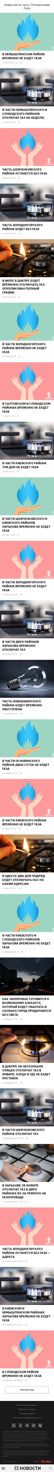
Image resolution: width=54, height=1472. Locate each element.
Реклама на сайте (27, 1413)
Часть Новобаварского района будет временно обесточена (22, 705)
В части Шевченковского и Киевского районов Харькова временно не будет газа (26, 525)
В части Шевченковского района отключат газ (23, 1132)
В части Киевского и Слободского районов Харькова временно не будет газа (26, 941)
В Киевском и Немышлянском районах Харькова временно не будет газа (26, 1314)
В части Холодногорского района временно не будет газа (24, 348)
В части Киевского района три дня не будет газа (24, 465)
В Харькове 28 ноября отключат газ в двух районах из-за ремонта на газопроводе (24, 1191)
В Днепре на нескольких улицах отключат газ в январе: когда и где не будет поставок (26, 1072)
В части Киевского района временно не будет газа (24, 822)
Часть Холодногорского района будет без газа (22, 227)
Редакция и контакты (27, 1409)
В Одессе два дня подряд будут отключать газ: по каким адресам (23, 880)
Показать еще (27, 1390)
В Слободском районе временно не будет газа (22, 1374)
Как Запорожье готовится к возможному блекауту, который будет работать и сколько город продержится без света (26, 1007)
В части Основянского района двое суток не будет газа (25, 765)
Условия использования (26, 1405)
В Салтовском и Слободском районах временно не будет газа (26, 408)
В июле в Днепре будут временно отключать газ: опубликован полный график (23, 286)
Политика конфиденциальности (27, 1418)
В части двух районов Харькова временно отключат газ (20, 646)
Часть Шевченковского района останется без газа (24, 171)
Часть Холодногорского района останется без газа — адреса (26, 1253)
